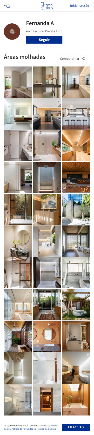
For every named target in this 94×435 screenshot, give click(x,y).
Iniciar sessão (79, 5)
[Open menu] (6, 5)
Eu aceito (76, 427)
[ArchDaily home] (47, 6)
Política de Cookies (46, 429)
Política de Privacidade (23, 429)
